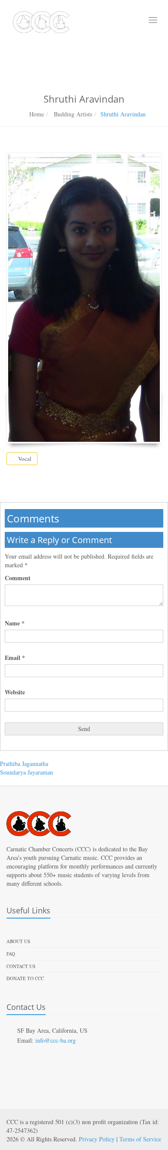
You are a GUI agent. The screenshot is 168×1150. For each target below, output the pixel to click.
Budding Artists (72, 114)
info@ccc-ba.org (55, 1040)
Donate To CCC (25, 978)
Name (15, 623)
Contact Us (20, 966)
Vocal (24, 458)
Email (15, 657)
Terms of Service (140, 1139)
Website (15, 692)
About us (18, 941)
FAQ (10, 953)
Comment (18, 578)
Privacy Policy (97, 1139)
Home (36, 114)
